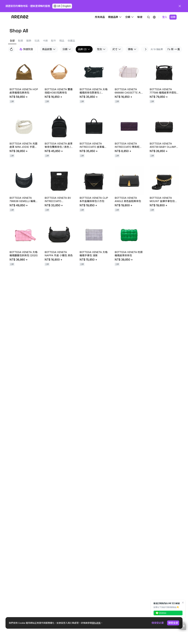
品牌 (82, 49)
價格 (130, 49)
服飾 (28, 40)
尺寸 (114, 49)
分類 (64, 49)
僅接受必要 (157, 622)
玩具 (37, 40)
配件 (53, 40)
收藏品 (71, 40)
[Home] (19, 17)
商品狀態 (47, 49)
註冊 (173, 17)
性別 (99, 49)
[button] (154, 17)
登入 (164, 17)
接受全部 (173, 622)
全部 (12, 40)
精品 (61, 40)
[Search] (148, 17)
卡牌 (45, 40)
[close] (179, 6)
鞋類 (20, 40)
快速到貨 (28, 49)
